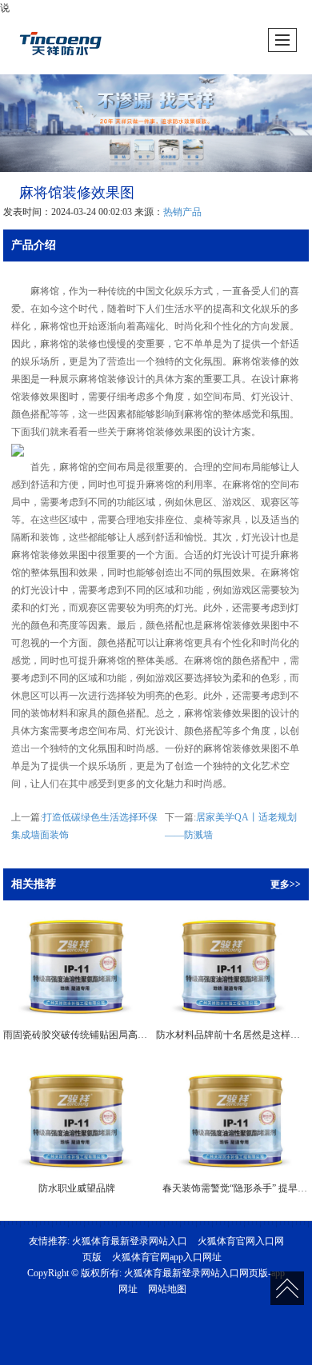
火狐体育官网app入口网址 (167, 1257)
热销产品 (182, 212)
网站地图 (167, 1289)
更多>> (285, 884)
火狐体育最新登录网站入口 (129, 1241)
